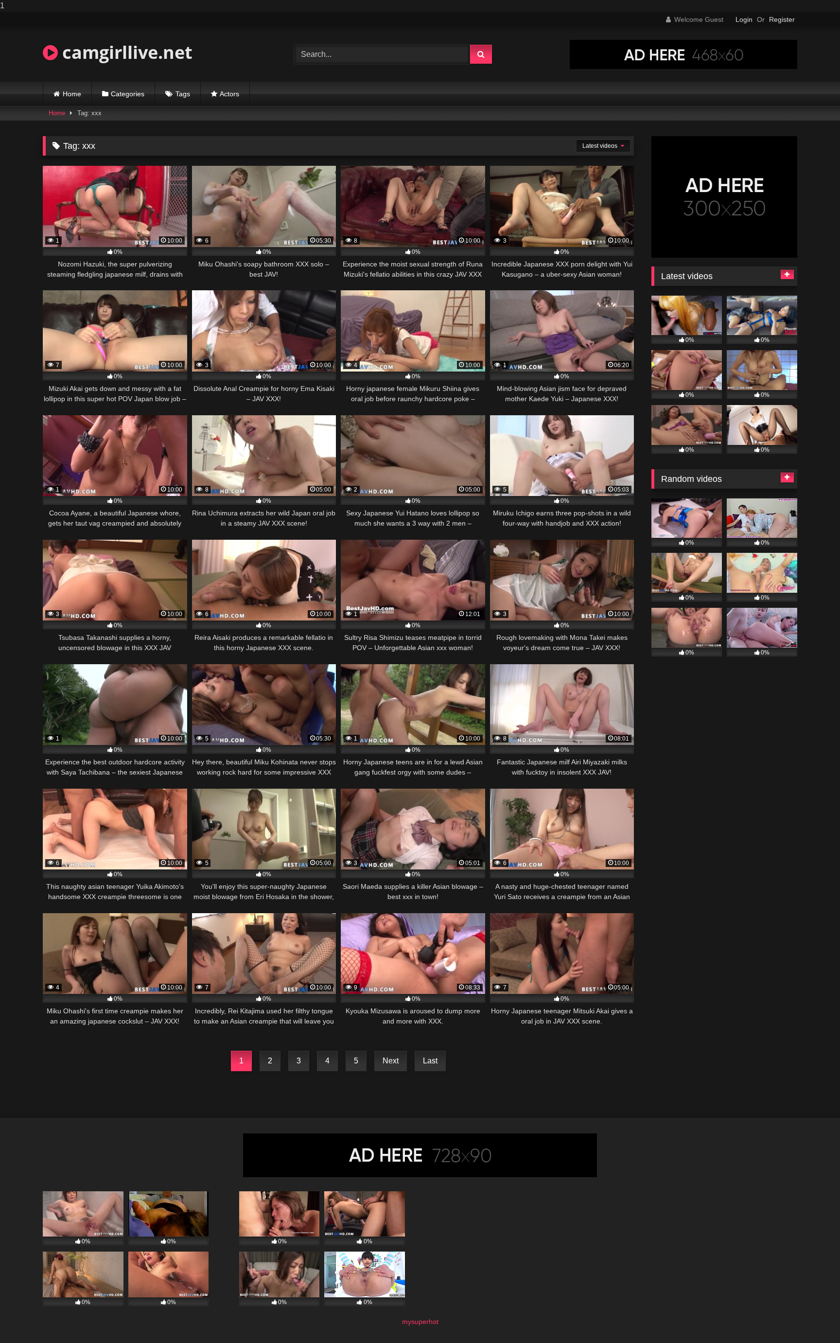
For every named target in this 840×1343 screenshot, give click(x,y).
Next (391, 1061)
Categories (127, 94)
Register (782, 19)
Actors (229, 94)
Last (430, 1061)
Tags (182, 94)
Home (72, 94)
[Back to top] (810, 1316)
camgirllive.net (125, 52)
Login (743, 19)
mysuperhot (420, 1321)
